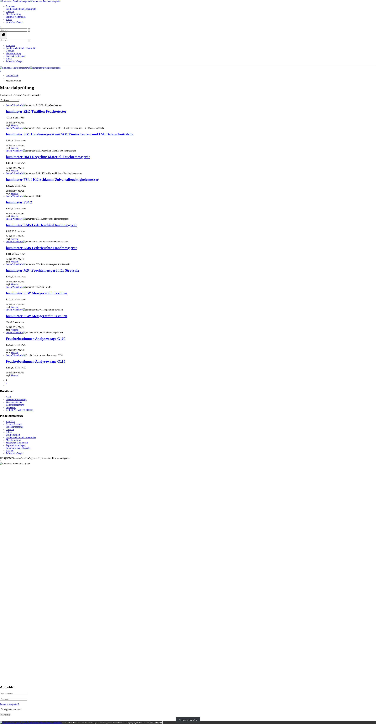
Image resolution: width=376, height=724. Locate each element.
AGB (8, 397)
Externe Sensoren (14, 424)
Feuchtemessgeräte (14, 427)
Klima (9, 19)
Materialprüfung (13, 14)
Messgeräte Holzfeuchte (17, 442)
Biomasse (10, 6)
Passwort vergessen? (9, 704)
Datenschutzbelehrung (16, 399)
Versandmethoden (14, 402)
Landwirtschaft (13, 434)
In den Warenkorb (14, 105)
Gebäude (10, 11)
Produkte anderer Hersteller (18, 448)
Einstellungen (156, 722)
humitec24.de (12, 75)
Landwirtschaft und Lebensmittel (21, 9)
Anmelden (5, 715)
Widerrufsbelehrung (15, 405)
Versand (14, 125)
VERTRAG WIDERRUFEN (19, 410)
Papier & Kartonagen (16, 17)
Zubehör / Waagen (14, 22)
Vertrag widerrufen (188, 720)
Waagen (9, 450)
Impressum (11, 407)
